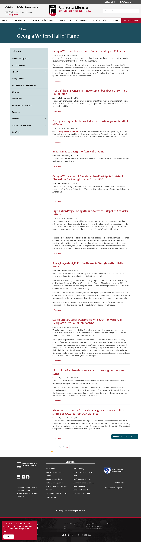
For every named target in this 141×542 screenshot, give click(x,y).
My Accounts (126, 2)
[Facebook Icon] (28, 478)
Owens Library (78, 469)
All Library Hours (11, 15)
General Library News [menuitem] (20, 59)
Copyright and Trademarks (93, 526)
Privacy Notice (18, 526)
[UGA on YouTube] (86, 535)
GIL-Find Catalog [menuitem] (18, 65)
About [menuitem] (114, 21)
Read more (58, 81)
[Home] (70, 11)
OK (8, 537)
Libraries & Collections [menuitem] (77, 21)
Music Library (51, 497)
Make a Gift (110, 2)
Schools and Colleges (70, 524)
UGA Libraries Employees (114, 488)
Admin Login (119, 482)
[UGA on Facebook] (75, 535)
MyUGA (66, 529)
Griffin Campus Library (81, 479)
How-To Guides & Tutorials (125, 437)
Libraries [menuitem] (14, 92)
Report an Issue (79, 511)
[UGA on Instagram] (82, 535)
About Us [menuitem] (14, 72)
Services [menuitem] (60, 21)
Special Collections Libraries (56, 486)
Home (23, 29)
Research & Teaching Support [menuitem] (41, 21)
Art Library (50, 490)
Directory (66, 526)
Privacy (109, 524)
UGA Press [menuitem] (16, 132)
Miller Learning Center (54, 483)
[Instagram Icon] (23, 478)
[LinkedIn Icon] (18, 478)
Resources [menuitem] (15, 113)
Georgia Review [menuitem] (18, 79)
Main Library (50, 469)
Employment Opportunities (93, 524)
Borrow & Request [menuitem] (17, 21)
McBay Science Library (54, 479)
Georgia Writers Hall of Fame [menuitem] (24, 85)
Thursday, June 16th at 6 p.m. (67, 131)
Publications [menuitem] (17, 99)
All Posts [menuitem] (17, 51)
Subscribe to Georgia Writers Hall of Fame (52, 451)
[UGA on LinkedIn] (89, 535)
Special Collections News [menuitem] (20, 126)
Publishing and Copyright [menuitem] (22, 105)
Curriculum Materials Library (56, 493)
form (5, 531)
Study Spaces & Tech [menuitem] (99, 21)
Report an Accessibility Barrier (94, 529)
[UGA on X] (79, 535)
